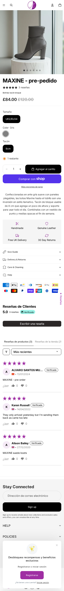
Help (10, 275)
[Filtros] (6, 352)
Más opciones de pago (32, 187)
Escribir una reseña (32, 323)
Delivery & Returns (17, 259)
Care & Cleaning (15, 267)
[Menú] (4, 5)
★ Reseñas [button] (61, 298)
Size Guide (13, 252)
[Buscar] (11, 5)
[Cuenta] (52, 5)
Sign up (32, 506)
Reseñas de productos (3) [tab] (18, 341)
